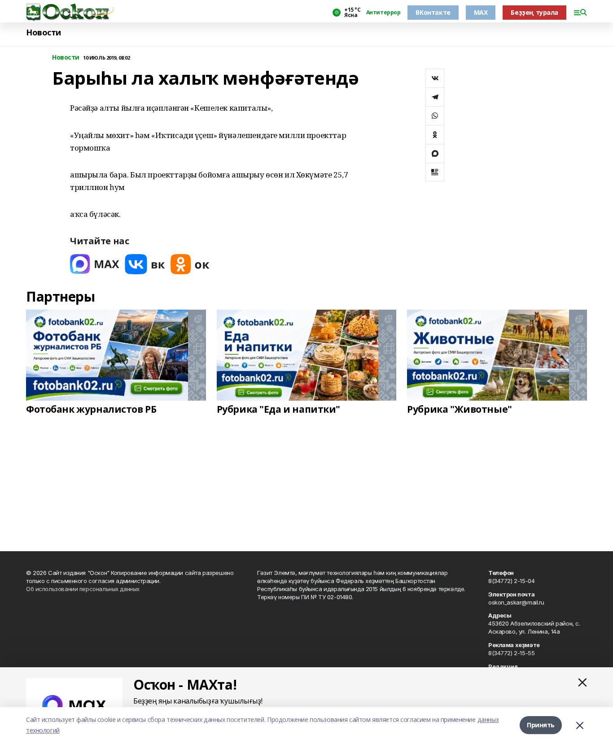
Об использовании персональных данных (83, 588)
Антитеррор (383, 12)
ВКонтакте (433, 12)
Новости (43, 32)
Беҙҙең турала (534, 12)
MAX (481, 12)
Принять (541, 725)
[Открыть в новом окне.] (94, 264)
